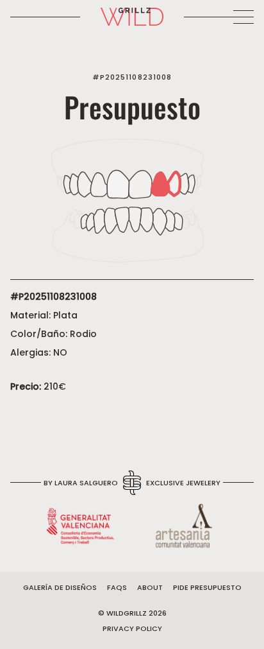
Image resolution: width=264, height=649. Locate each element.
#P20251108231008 (132, 77)
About (150, 587)
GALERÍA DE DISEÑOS (60, 587)
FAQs (117, 587)
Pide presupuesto (207, 587)
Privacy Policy (132, 628)
